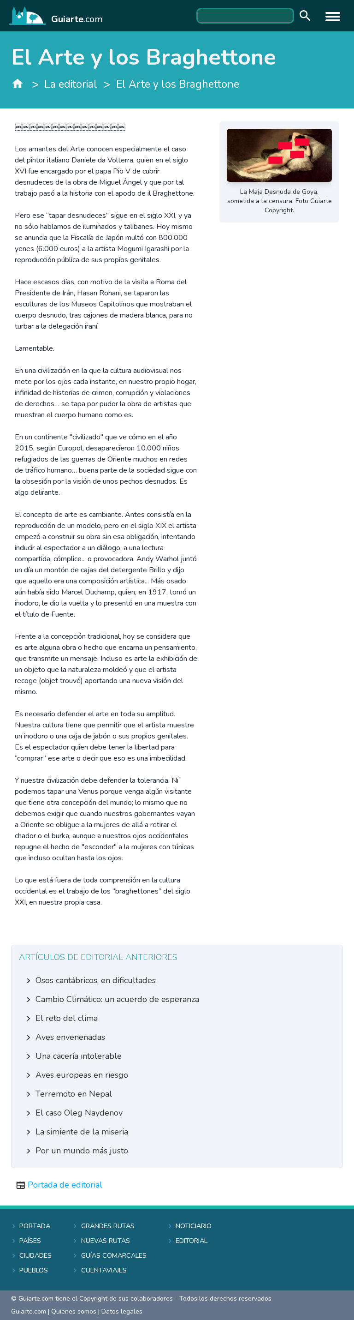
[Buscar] (303, 16)
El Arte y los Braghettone (177, 84)
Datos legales (121, 1311)
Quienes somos (73, 1311)
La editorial (70, 84)
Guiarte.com (28, 1311)
